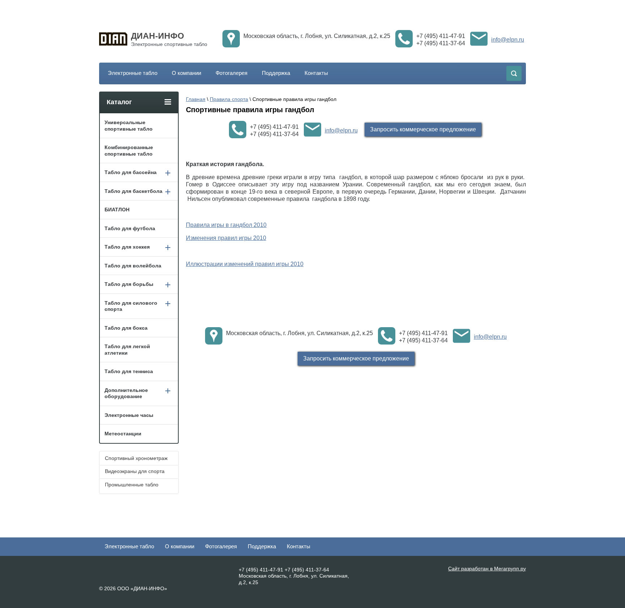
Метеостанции (123, 433)
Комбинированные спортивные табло (129, 150)
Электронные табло (132, 73)
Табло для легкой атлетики (127, 349)
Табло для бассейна (131, 172)
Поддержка (276, 73)
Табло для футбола (130, 228)
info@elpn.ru (507, 40)
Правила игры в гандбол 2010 (226, 225)
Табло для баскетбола (133, 191)
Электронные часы (129, 415)
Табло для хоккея (127, 247)
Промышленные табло (131, 484)
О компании (186, 73)
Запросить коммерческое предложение (423, 129)
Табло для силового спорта (131, 306)
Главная (195, 99)
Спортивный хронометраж (136, 458)
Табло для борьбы (129, 284)
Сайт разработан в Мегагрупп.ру (487, 568)
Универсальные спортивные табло (129, 125)
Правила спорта (229, 99)
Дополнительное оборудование (126, 393)
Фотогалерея (231, 73)
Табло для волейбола (133, 266)
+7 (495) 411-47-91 (440, 36)
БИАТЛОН (117, 209)
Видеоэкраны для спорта (135, 471)
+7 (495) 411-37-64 (440, 43)
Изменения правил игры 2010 (226, 238)
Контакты (316, 73)
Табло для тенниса (129, 371)
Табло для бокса (126, 328)
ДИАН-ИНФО (157, 36)
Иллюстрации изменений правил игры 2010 (244, 264)
